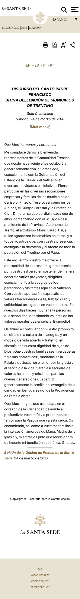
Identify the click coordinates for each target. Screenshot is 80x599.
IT (44, 65)
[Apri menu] (74, 9)
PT (52, 65)
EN (28, 65)
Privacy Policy (40, 587)
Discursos (11, 28)
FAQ (40, 569)
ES (37, 65)
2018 (24, 28)
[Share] (73, 46)
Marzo (35, 28)
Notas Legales (40, 575)
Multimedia (40, 127)
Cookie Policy (40, 581)
